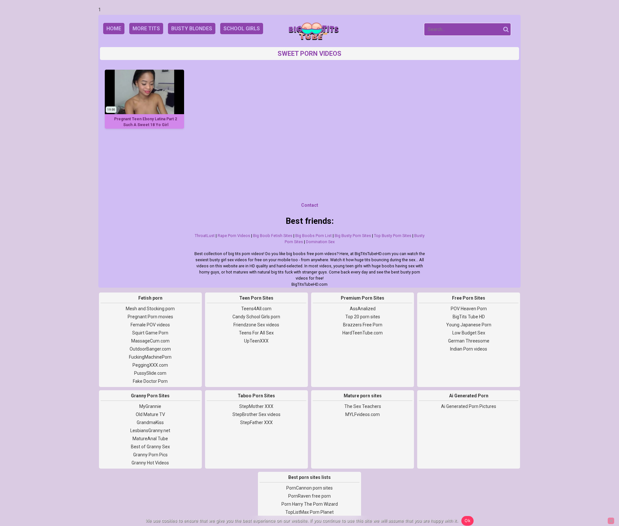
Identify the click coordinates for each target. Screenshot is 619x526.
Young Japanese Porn (468, 324)
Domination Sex (320, 241)
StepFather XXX (256, 422)
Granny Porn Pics (150, 454)
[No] (611, 521)
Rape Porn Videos (234, 235)
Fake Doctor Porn (150, 381)
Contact (309, 205)
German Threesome (468, 340)
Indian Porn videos (468, 349)
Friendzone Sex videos (256, 324)
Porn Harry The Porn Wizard (309, 504)
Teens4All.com (256, 308)
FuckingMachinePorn (150, 357)
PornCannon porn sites (309, 488)
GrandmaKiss (150, 422)
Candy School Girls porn (256, 316)
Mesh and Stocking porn (150, 308)
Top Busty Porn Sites (392, 235)
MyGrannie (150, 406)
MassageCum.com (150, 340)
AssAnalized (363, 308)
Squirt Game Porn (150, 332)
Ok (467, 520)
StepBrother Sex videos (256, 414)
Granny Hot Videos (150, 462)
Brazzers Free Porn (362, 324)
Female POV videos (150, 324)
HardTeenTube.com (362, 332)
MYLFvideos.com (362, 414)
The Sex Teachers (362, 406)
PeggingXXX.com (150, 365)
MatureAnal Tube (150, 438)
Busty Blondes (191, 28)
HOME (113, 28)
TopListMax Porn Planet (309, 512)
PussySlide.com (150, 373)
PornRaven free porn (309, 496)
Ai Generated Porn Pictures (468, 406)
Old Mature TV (150, 414)
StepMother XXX (256, 406)
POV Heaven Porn (469, 308)
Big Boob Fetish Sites (272, 235)
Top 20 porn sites (362, 316)
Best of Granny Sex (150, 446)
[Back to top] (599, 497)
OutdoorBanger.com (150, 349)
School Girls (241, 28)
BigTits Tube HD (469, 316)
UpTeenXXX (256, 340)
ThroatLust (205, 235)
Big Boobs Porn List (313, 235)
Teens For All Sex (256, 332)
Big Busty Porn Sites (353, 235)
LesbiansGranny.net (150, 430)
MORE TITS (146, 28)
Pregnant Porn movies (150, 316)
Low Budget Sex (468, 332)
